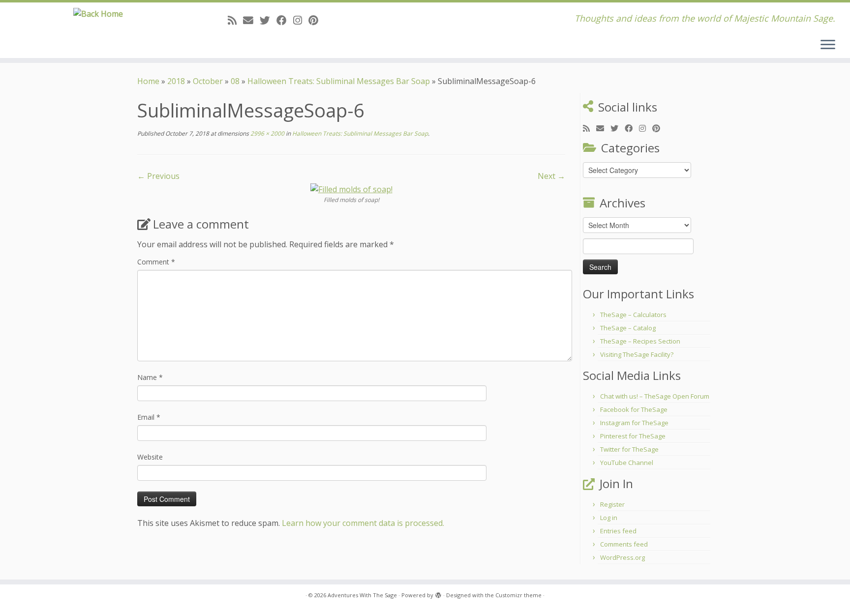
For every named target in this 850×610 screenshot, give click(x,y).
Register (612, 504)
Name (150, 377)
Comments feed (624, 544)
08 (235, 81)
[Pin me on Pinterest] (316, 20)
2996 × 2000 (266, 133)
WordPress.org (622, 557)
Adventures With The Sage (362, 595)
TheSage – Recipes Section (640, 341)
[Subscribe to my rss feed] (235, 20)
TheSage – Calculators (633, 314)
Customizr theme (518, 595)
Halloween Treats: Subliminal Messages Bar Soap (338, 81)
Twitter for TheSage (629, 449)
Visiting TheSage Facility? (636, 354)
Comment (156, 261)
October (208, 81)
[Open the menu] (827, 45)
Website (150, 457)
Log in (608, 517)
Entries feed (618, 530)
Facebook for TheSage (634, 409)
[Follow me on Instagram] (300, 20)
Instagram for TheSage (634, 422)
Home (148, 81)
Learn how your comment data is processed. (363, 523)
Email (148, 417)
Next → (551, 176)
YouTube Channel (626, 462)
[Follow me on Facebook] (284, 20)
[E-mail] (251, 20)
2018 (176, 81)
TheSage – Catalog (628, 327)
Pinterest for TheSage (633, 436)
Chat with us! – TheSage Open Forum (654, 396)
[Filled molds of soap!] (351, 188)
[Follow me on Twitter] (268, 20)
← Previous (158, 176)
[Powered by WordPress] (438, 593)
